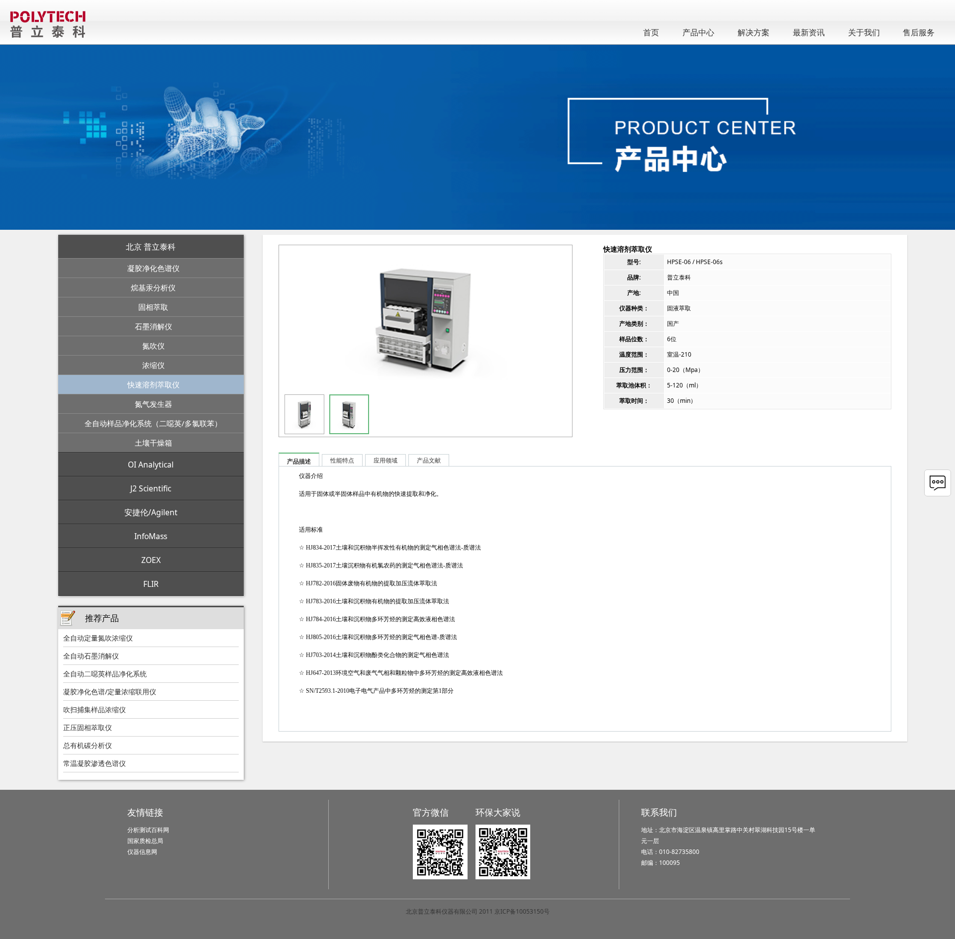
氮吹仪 (153, 346)
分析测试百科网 (148, 830)
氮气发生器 (153, 404)
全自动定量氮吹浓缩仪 (98, 638)
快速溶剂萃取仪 (153, 384)
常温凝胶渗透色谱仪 (94, 763)
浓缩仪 (153, 365)
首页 (651, 32)
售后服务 (919, 32)
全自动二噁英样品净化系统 (105, 673)
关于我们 (864, 32)
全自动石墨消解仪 (91, 655)
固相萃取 (153, 307)
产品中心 (698, 32)
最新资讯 (809, 32)
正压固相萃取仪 (87, 727)
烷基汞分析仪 (153, 287)
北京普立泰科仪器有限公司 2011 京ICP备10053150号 (478, 911)
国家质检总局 (145, 841)
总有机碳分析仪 (87, 745)
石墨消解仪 (153, 326)
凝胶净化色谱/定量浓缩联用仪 (109, 691)
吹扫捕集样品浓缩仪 (94, 709)
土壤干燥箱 (153, 443)
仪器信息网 (142, 851)
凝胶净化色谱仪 (153, 268)
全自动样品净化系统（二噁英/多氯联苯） (153, 423)
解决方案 (753, 32)
